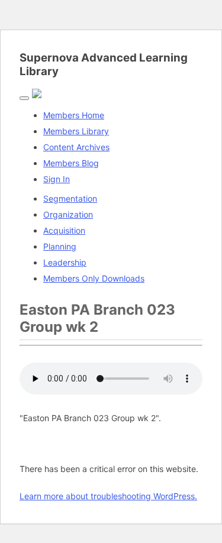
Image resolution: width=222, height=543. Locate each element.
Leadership (64, 262)
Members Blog (71, 163)
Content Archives (76, 147)
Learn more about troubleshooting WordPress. (108, 496)
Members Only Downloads (93, 278)
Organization (68, 214)
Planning (59, 246)
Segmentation (70, 198)
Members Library (76, 131)
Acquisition (64, 230)
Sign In (56, 179)
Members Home (73, 115)
